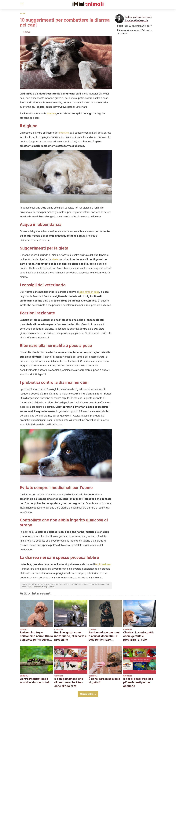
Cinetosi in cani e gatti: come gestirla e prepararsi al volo (138, 636)
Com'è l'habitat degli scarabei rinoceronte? (35, 680)
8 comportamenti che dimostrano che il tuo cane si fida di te (68, 682)
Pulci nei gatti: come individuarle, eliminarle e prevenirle (70, 636)
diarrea (51, 113)
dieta (55, 259)
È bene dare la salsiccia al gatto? (104, 680)
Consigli (58, 629)
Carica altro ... (88, 694)
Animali (23, 629)
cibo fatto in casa (89, 291)
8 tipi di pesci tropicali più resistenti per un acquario (138, 682)
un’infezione (102, 564)
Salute (22, 13)
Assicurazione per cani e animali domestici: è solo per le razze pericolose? (104, 636)
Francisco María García (136, 20)
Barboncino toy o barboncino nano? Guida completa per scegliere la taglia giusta (36, 636)
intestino (64, 132)
